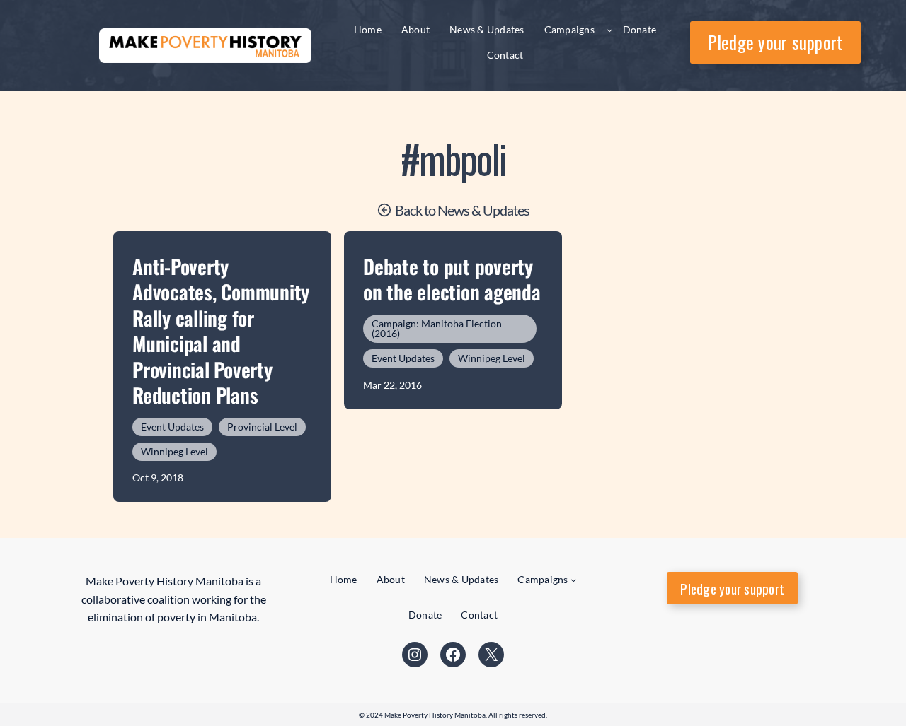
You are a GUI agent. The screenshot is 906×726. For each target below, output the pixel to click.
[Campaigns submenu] (609, 30)
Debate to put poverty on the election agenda (452, 279)
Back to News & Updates (462, 209)
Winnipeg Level (174, 451)
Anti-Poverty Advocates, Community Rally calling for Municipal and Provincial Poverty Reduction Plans (220, 331)
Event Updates (172, 427)
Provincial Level (262, 427)
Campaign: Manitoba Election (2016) (437, 328)
